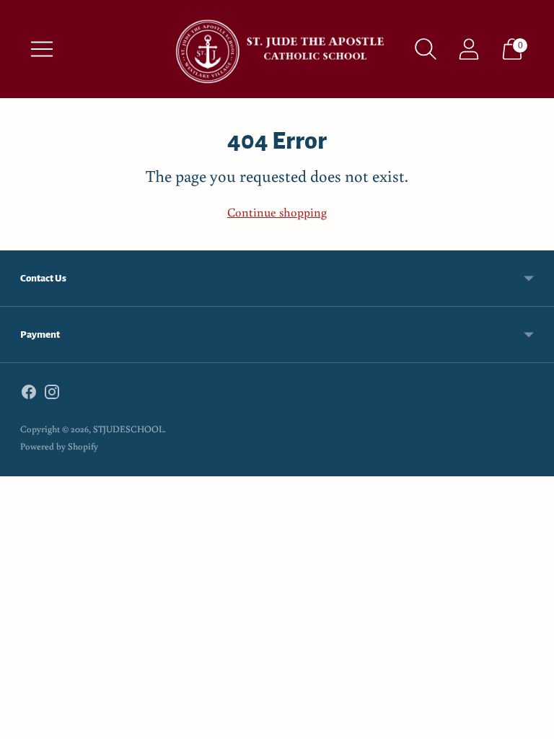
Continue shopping (277, 212)
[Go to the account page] (469, 49)
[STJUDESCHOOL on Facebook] (29, 394)
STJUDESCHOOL (128, 429)
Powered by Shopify (59, 446)
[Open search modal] (425, 49)
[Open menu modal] (42, 49)
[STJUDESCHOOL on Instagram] (52, 394)
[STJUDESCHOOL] (276, 49)
